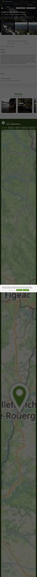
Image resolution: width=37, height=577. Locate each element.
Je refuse (19, 290)
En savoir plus (12, 290)
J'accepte (26, 290)
